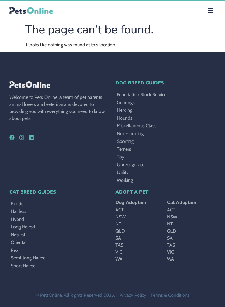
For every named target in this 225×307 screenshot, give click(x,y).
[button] (210, 10)
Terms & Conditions (170, 295)
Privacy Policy (132, 295)
